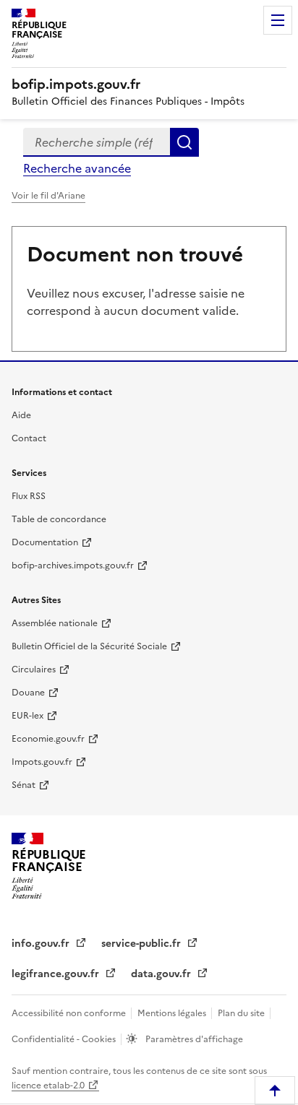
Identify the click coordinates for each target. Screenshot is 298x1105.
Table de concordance (59, 519)
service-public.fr (142, 943)
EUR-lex (27, 715)
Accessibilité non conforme (70, 1013)
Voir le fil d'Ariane (48, 195)
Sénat (23, 785)
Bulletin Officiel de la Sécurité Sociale (89, 646)
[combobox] (96, 142)
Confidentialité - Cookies (65, 1039)
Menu (277, 20)
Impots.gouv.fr (42, 761)
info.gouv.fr (42, 943)
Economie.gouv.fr (48, 738)
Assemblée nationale (55, 623)
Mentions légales (172, 1013)
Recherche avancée (77, 168)
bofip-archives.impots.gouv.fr (73, 565)
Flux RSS (29, 496)
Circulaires (34, 669)
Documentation (45, 542)
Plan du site (242, 1013)
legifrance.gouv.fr (57, 974)
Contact (29, 438)
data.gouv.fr (162, 974)
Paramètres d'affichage (193, 1039)
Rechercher (184, 142)
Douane (28, 692)
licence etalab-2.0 (48, 1085)
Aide (21, 415)
